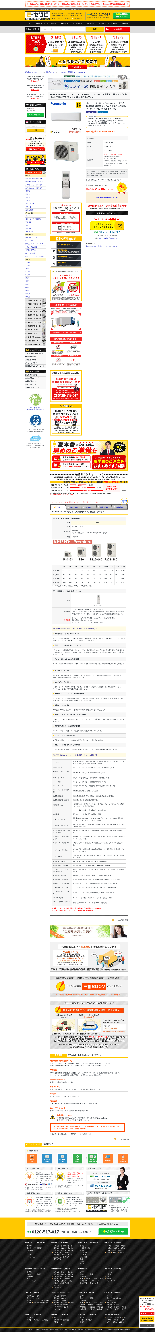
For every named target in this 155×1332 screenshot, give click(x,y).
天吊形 (27, 191)
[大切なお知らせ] (35, 152)
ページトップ (148, 1325)
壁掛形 (70, 72)
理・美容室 (83, 1252)
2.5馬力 (114, 246)
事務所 (82, 1246)
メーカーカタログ (31, 363)
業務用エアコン (51, 72)
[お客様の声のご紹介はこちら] (89, 937)
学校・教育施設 (30, 253)
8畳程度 (90, 1305)
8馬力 (27, 290)
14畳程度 (92, 1307)
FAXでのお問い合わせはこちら (109, 238)
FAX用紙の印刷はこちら (101, 1188)
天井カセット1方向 (33, 1296)
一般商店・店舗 (85, 1248)
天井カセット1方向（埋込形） (63, 1250)
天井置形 (45, 1320)
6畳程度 (82, 1305)
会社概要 (114, 23)
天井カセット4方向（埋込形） (63, 1246)
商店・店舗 (29, 240)
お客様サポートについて (33, 387)
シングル (107, 246)
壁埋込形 (30, 1300)
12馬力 (27, 297)
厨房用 (27, 200)
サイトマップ (28, 1330)
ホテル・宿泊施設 (31, 247)
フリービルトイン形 (42, 1300)
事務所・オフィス (31, 237)
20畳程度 (83, 1309)
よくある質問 (77, 23)
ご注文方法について (32, 378)
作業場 (82, 1261)
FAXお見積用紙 (30, 356)
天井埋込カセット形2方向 (33, 185)
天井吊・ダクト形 (86, 1320)
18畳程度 (100, 1307)
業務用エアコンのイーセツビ (34, 72)
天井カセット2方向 (33, 1298)
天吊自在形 (29, 210)
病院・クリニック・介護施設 (35, 256)
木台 (96, 1283)
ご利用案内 (38, 23)
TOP (28, 23)
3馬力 (27, 278)
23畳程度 (92, 1309)
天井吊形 (56, 1254)
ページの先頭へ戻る (121, 920)
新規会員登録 (78, 19)
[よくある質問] (35, 164)
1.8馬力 (27, 265)
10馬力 (27, 294)
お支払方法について (32, 381)
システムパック (58, 1309)
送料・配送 (64, 23)
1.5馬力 (27, 262)
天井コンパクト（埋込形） (62, 1252)
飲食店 (82, 1250)
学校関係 (83, 1254)
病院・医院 (83, 1257)
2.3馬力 (27, 272)
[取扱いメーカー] (96, 1211)
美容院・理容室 (30, 250)
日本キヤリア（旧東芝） (33, 219)
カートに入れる (148, 1313)
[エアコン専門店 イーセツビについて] (97, 1202)
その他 (82, 1263)
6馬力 (27, 287)
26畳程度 (100, 1309)
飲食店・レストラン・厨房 (34, 244)
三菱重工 (28, 228)
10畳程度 (99, 1305)
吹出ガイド (83, 1283)
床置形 (27, 197)
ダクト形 (28, 207)
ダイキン (28, 216)
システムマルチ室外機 (60, 1307)
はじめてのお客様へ (32, 375)
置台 (91, 1283)
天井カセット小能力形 (40, 1302)
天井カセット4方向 (113, 1305)
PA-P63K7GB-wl (79, 72)
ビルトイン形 (29, 204)
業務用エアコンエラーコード (34, 366)
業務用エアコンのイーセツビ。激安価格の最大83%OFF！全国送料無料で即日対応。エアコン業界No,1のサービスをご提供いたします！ (37, 15)
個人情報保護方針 (90, 1330)
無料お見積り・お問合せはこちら (121, 15)
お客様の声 (90, 23)
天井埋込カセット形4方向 (33, 178)
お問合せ (99, 1330)
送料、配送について (32, 384)
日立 (26, 225)
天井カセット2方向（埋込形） (63, 1248)
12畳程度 (83, 1307)
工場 (81, 1259)
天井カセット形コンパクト (34, 181)
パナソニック (62, 72)
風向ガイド (95, 1281)
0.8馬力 (109, 1320)
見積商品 (125, 23)
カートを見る (58, 19)
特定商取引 (102, 23)
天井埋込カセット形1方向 (33, 188)
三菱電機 (28, 222)
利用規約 (80, 1330)
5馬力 (27, 284)
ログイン (68, 19)
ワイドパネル (84, 1281)
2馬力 (27, 268)
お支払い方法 (51, 23)
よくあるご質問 (30, 360)
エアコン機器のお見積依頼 (34, 353)
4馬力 (27, 281)
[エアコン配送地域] (119, 1202)
